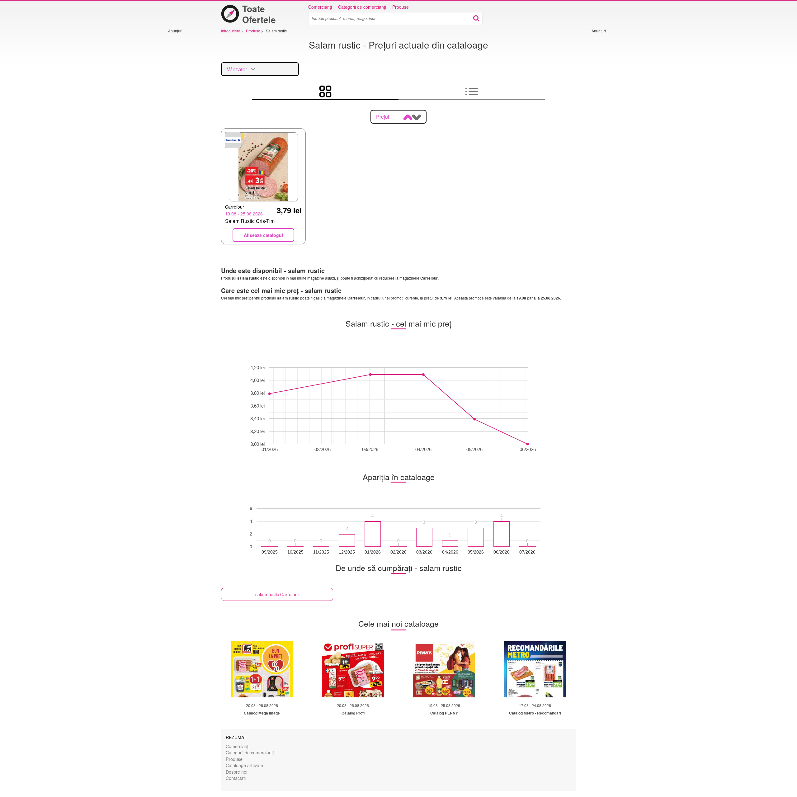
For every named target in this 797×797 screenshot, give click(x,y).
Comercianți (320, 7)
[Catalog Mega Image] (262, 669)
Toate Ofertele (259, 14)
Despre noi (236, 771)
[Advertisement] (186, 126)
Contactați (236, 778)
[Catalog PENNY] (444, 669)
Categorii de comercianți (362, 7)
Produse (400, 7)
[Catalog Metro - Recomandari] (535, 669)
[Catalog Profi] (353, 669)
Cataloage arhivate (244, 765)
